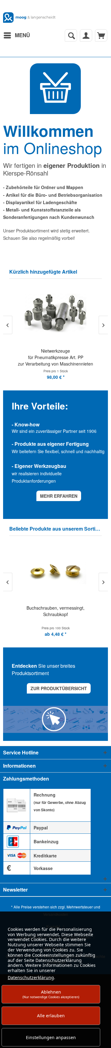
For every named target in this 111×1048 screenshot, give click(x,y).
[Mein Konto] (86, 35)
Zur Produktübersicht (59, 688)
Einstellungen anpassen (51, 1037)
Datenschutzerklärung (31, 977)
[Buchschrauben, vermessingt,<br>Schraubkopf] (55, 571)
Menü (22, 35)
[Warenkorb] (101, 35)
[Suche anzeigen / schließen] (71, 35)
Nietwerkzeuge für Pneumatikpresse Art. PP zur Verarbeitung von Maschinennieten (55, 357)
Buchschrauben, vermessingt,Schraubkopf (55, 611)
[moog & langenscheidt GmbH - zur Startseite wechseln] (29, 17)
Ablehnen (51, 994)
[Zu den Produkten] (55, 88)
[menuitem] (16, 35)
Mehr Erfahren (58, 496)
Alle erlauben (51, 1015)
